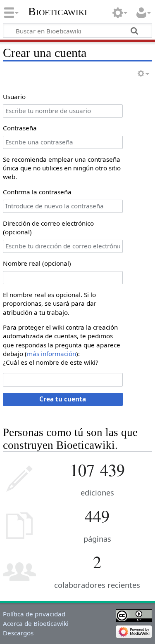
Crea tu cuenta (62, 399)
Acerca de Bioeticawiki (36, 623)
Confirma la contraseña (37, 192)
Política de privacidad (34, 614)
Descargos (18, 633)
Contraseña (20, 128)
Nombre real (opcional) (37, 263)
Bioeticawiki (57, 11)
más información (51, 353)
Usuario (14, 96)
